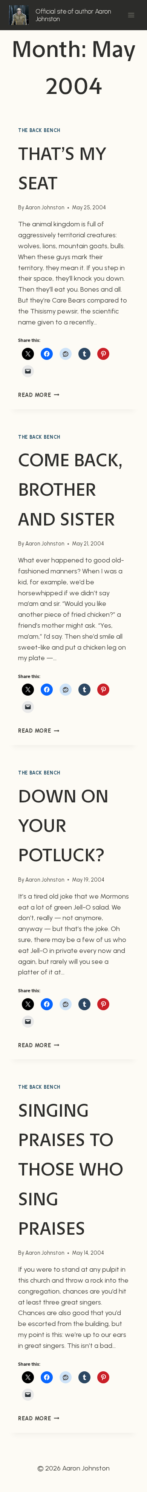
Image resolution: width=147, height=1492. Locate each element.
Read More (38, 395)
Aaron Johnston (44, 207)
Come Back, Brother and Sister (70, 489)
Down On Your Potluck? (63, 825)
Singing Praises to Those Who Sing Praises (70, 1169)
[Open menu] (131, 15)
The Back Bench (39, 130)
